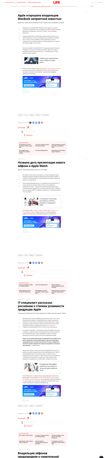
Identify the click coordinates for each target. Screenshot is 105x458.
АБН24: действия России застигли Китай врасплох (25, 291)
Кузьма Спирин (26, 400)
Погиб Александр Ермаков (41, 150)
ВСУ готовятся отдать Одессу (26, 453)
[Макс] (33, 122)
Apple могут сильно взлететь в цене (50, 68)
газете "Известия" (50, 325)
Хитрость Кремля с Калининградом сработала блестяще (58, 286)
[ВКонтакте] (39, 122)
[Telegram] (36, 122)
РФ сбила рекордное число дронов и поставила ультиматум (58, 455)
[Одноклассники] (42, 122)
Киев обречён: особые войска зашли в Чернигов (58, 151)
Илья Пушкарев (26, 91)
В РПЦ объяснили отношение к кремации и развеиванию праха (59, 146)
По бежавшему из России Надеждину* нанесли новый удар (25, 146)
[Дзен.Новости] (30, 122)
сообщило (49, 31)
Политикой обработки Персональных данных (41, 6)
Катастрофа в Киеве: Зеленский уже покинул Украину (24, 152)
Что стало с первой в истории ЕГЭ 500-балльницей (42, 145)
